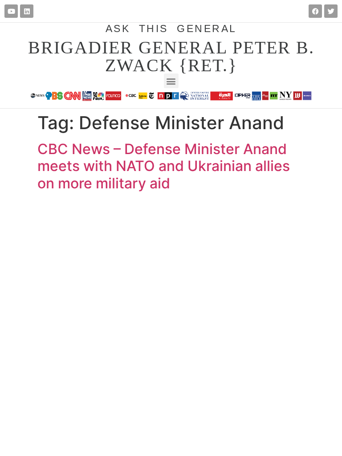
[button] (171, 80)
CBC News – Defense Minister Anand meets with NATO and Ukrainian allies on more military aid (163, 166)
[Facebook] (315, 11)
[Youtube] (11, 11)
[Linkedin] (26, 11)
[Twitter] (331, 11)
